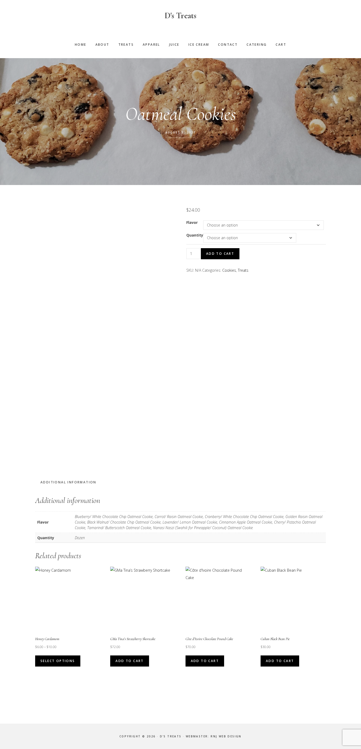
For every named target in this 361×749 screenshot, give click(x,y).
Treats (243, 270)
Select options (57, 661)
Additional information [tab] (68, 482)
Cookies (229, 270)
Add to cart (220, 253)
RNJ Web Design (226, 736)
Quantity (194, 235)
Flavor (192, 222)
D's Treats (180, 15)
